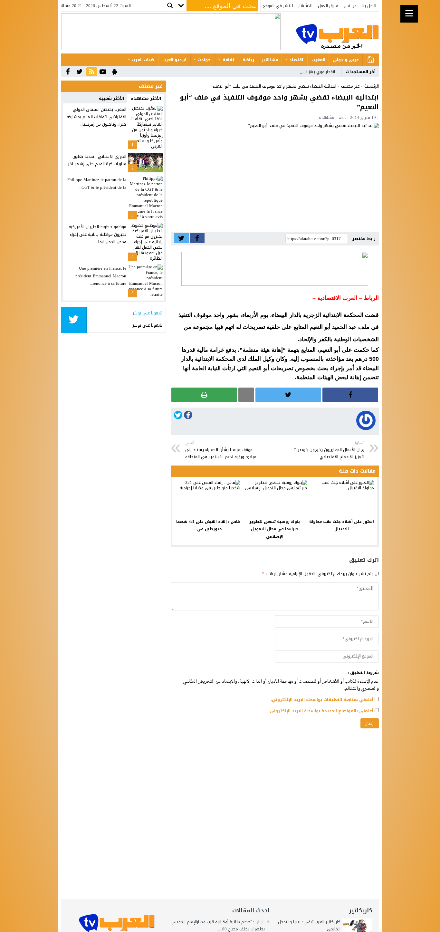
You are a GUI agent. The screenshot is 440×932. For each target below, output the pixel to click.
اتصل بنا (369, 6)
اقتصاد (296, 60)
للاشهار (305, 6)
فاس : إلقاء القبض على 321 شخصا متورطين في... (208, 525)
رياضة (248, 60)
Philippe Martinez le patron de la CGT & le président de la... (96, 183)
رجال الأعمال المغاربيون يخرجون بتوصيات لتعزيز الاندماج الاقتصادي (328, 450)
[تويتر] (178, 416)
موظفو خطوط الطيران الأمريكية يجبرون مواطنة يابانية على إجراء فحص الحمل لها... (97, 234)
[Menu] (409, 14)
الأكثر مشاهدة (145, 98)
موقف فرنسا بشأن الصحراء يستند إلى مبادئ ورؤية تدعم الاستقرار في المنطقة (220, 450)
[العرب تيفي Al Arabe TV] (337, 32)
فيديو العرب (174, 60)
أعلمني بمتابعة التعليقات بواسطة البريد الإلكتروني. (322, 700)
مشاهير (270, 60)
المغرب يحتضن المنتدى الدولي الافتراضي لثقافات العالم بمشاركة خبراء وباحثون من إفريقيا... (96, 117)
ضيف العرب (143, 60)
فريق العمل (328, 6)
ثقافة (228, 60)
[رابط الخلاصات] (91, 72)
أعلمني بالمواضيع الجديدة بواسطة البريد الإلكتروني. (321, 711)
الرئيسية (371, 59)
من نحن (350, 6)
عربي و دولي (346, 60)
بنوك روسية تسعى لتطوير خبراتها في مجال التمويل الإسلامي (275, 529)
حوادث (204, 60)
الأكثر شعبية (111, 98)
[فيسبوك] (188, 416)
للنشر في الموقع (278, 6)
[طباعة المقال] (204, 395)
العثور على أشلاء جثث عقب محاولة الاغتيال (341, 525)
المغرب (318, 60)
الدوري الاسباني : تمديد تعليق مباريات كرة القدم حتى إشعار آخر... (95, 160)
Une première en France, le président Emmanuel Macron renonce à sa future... (100, 275)
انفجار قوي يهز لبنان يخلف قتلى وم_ (301, 72)
